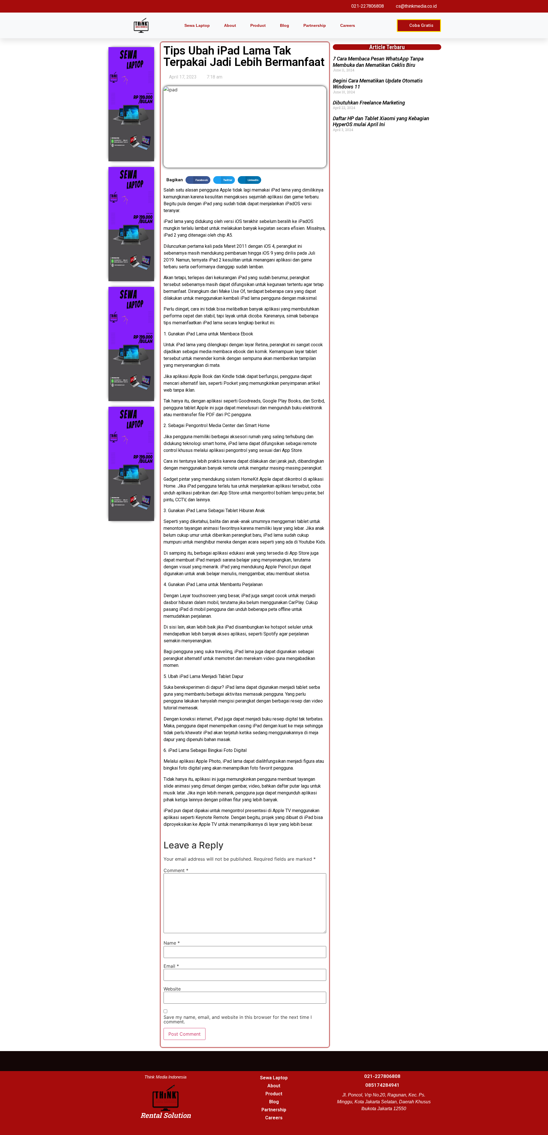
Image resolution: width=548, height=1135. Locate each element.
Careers (347, 25)
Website (172, 989)
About (230, 25)
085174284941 (382, 1085)
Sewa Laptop (197, 25)
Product (258, 25)
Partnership (314, 25)
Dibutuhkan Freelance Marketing (369, 103)
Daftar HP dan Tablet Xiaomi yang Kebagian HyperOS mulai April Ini (381, 121)
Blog (284, 25)
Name (172, 943)
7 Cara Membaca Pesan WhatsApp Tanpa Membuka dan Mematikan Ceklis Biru (378, 62)
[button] (198, 180)
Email (171, 966)
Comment (176, 870)
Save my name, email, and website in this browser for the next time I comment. (238, 1019)
